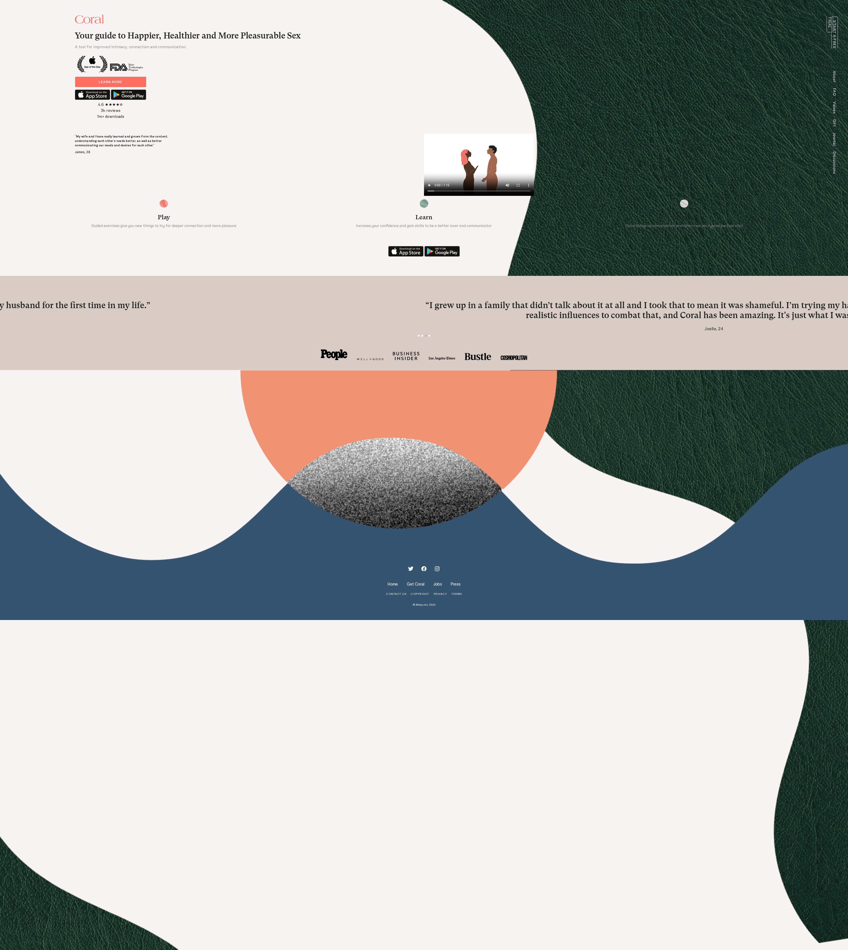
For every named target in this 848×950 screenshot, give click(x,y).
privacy (440, 601)
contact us (396, 601)
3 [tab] (426, 343)
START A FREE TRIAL (832, 33)
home (393, 591)
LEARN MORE (110, 82)
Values (835, 107)
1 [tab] (419, 343)
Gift (835, 123)
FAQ (835, 92)
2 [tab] (422, 343)
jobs (437, 591)
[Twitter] (410, 575)
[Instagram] (437, 575)
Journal (835, 139)
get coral (415, 591)
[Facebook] (424, 575)
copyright (420, 601)
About (835, 76)
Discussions (835, 162)
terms (456, 601)
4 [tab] (429, 343)
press (455, 591)
